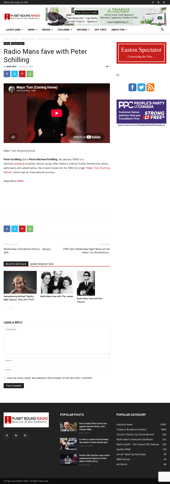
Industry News (27, 38)
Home (6, 38)
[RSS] (158, 2)
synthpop (19, 163)
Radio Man (11, 66)
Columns (64, 29)
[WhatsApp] (30, 74)
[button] (162, 29)
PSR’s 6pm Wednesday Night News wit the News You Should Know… (86, 251)
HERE (20, 181)
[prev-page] (6, 308)
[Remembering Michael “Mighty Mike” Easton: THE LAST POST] (20, 282)
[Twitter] (163, 2)
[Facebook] (152, 2)
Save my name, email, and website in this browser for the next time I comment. (50, 377)
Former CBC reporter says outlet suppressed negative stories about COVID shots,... (94, 458)
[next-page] (11, 308)
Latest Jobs (13, 29)
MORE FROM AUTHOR (41, 264)
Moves (46, 29)
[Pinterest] (22, 74)
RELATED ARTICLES (16, 264)
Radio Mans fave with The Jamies (56, 296)
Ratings (82, 29)
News (31, 29)
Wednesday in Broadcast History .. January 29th (27, 251)
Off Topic (101, 29)
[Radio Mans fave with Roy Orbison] (93, 283)
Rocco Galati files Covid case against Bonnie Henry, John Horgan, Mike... (93, 426)
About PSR (118, 29)
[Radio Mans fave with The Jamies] (56, 282)
